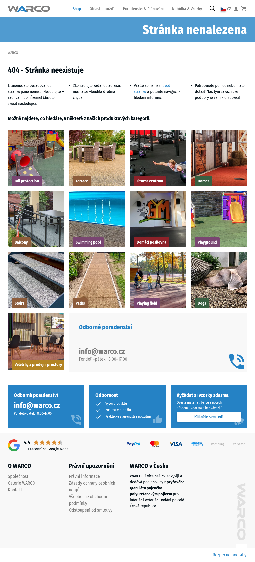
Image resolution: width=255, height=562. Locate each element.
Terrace (82, 181)
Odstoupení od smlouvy (90, 510)
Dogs (202, 303)
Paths (80, 303)
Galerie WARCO (21, 483)
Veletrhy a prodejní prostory (38, 364)
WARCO (13, 53)
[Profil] (236, 8)
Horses (203, 181)
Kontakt (15, 490)
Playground (207, 242)
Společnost (18, 476)
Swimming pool (88, 242)
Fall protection (27, 181)
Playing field (147, 303)
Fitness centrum (150, 181)
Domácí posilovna (151, 242)
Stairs (19, 303)
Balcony (21, 242)
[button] (226, 8)
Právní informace (84, 476)
